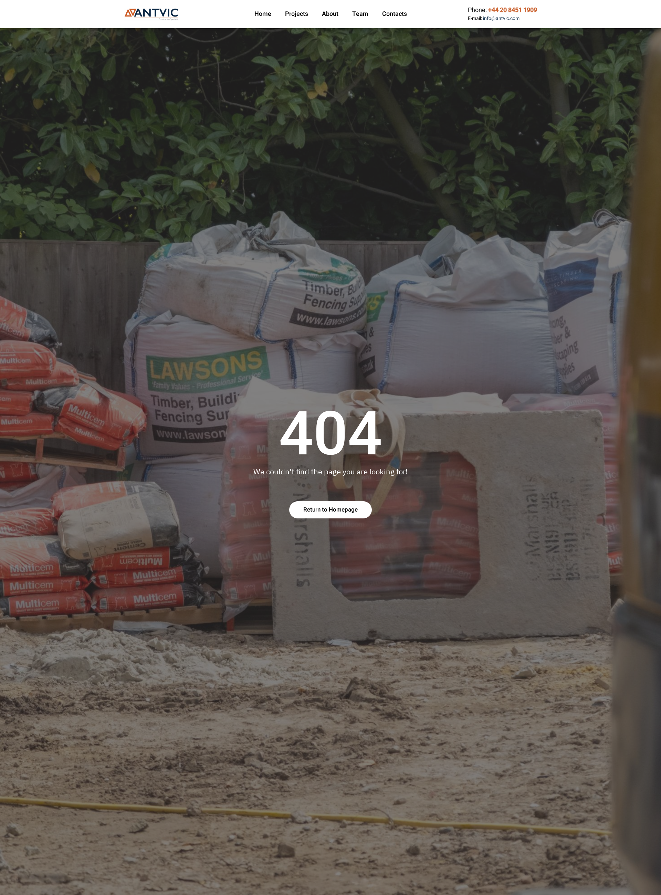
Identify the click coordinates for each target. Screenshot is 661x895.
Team (360, 14)
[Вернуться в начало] (151, 14)
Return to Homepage (330, 509)
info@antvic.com (501, 18)
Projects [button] (296, 14)
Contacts (394, 14)
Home (262, 14)
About (330, 14)
